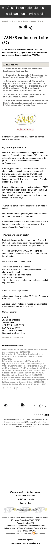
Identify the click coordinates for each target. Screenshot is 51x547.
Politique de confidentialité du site (25, 543)
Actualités (16, 21)
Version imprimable (30, 406)
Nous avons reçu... (10, 422)
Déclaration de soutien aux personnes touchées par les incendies (22, 70)
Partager (44, 406)
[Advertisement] (24, 458)
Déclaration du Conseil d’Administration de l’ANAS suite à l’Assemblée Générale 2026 (25, 76)
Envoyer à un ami (12, 406)
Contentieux (26, 426)
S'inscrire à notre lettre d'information (25, 492)
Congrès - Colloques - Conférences (13, 424)
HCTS (33, 426)
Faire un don (25, 503)
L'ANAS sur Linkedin (25, 499)
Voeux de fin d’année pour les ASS (18, 384)
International (21, 422)
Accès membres (12, 534)
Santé (45, 422)
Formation (38, 422)
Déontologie (30, 422)
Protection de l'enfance (39, 419)
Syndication (40, 534)
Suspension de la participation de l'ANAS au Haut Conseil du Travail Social (24, 95)
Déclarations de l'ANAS (33, 21)
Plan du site (26, 534)
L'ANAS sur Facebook (25, 496)
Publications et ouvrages (33, 424)
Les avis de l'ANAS (25, 419)
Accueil (5, 21)
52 (29, 388)
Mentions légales (25, 540)
